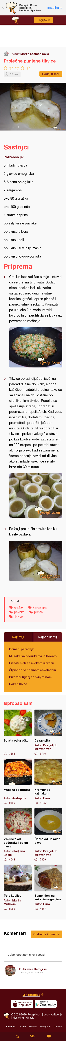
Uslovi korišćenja (52, 1014)
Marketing (18, 1017)
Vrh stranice (31, 994)
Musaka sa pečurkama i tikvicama (33, 656)
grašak (18, 607)
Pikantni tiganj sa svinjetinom (30, 677)
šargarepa (40, 607)
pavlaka (19, 612)
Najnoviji (18, 637)
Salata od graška (18, 733)
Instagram (45, 1026)
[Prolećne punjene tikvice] (35, 347)
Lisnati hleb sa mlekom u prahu (31, 663)
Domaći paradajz (21, 649)
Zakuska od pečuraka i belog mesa (18, 834)
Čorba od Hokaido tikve (48, 834)
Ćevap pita (48, 733)
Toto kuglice (18, 888)
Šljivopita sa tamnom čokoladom (32, 670)
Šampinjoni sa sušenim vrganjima (48, 888)
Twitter (22, 1026)
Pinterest (58, 1026)
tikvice (18, 616)
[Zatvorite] (3, 8)
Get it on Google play (46, 1004)
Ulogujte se (43, 20)
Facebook (11, 1026)
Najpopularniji (48, 637)
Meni (33, 1036)
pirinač (38, 612)
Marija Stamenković (34, 54)
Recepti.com (7, 1016)
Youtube (33, 1026)
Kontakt (30, 1017)
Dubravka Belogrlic (33, 969)
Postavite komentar (46, 934)
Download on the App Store (22, 1004)
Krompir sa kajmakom (48, 782)
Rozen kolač (18, 684)
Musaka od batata (18, 782)
